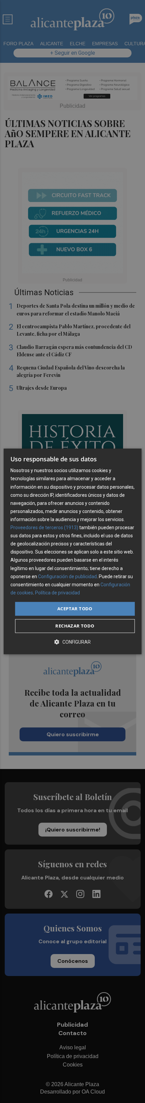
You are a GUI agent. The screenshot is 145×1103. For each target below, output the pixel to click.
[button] (72, 642)
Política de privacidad (57, 592)
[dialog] (73, 551)
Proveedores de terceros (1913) (44, 527)
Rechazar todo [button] (74, 626)
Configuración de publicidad (67, 576)
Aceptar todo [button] (74, 609)
